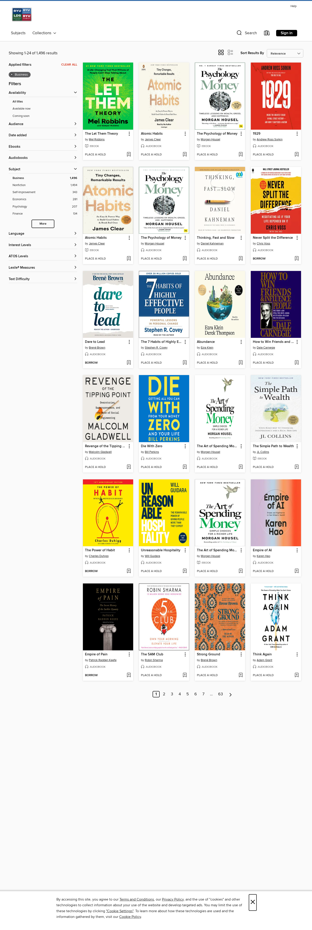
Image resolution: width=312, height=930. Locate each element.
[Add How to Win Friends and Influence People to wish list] (296, 363)
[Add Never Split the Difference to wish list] (296, 259)
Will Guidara (152, 556)
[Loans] (267, 33)
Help (293, 6)
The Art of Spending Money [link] (218, 446)
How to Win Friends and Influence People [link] (274, 342)
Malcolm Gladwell (100, 452)
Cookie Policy (130, 916)
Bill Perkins (152, 452)
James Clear (153, 139)
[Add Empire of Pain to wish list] (129, 675)
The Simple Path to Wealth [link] (273, 446)
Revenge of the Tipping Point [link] (106, 446)
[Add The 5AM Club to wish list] (185, 675)
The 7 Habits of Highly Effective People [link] (162, 342)
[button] (246, 33)
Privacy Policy (173, 899)
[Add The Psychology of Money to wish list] (240, 155)
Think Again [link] (262, 654)
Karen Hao (263, 556)
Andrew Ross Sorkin (270, 139)
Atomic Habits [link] (152, 134)
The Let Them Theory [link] (101, 134)
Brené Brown (97, 347)
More (43, 224)
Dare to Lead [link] (95, 342)
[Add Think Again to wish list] (296, 675)
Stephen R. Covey (156, 347)
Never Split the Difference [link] (273, 238)
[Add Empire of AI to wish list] (296, 571)
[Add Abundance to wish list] (240, 363)
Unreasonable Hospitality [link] (160, 550)
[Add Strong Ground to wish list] (240, 675)
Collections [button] (42, 33)
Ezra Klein (207, 347)
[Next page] (230, 694)
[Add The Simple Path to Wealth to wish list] (296, 467)
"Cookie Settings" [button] (119, 911)
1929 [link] (256, 134)
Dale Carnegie (266, 347)
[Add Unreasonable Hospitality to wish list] (185, 571)
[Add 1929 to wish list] (296, 155)
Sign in (287, 33)
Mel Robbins (97, 139)
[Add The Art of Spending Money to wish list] (240, 467)
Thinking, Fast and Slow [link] (215, 238)
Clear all (69, 65)
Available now (22, 108)
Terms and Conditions (136, 899)
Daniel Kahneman (212, 243)
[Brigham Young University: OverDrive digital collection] (37, 15)
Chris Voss (263, 243)
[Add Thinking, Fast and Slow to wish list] (240, 259)
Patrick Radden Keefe (102, 660)
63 (220, 694)
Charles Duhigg (98, 556)
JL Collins (263, 452)
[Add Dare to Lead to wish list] (129, 363)
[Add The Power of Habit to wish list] (129, 571)
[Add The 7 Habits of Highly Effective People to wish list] (185, 363)
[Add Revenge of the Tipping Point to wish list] (129, 467)
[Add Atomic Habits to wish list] (185, 155)
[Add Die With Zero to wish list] (185, 467)
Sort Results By (252, 53)
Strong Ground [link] (208, 654)
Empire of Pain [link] (96, 654)
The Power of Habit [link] (100, 550)
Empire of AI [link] (262, 550)
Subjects (18, 33)
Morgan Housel (210, 139)
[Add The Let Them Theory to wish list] (129, 155)
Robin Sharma (154, 660)
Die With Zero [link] (151, 446)
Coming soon (21, 116)
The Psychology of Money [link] (217, 134)
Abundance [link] (206, 342)
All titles (18, 102)
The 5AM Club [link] (152, 654)
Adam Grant (264, 660)
